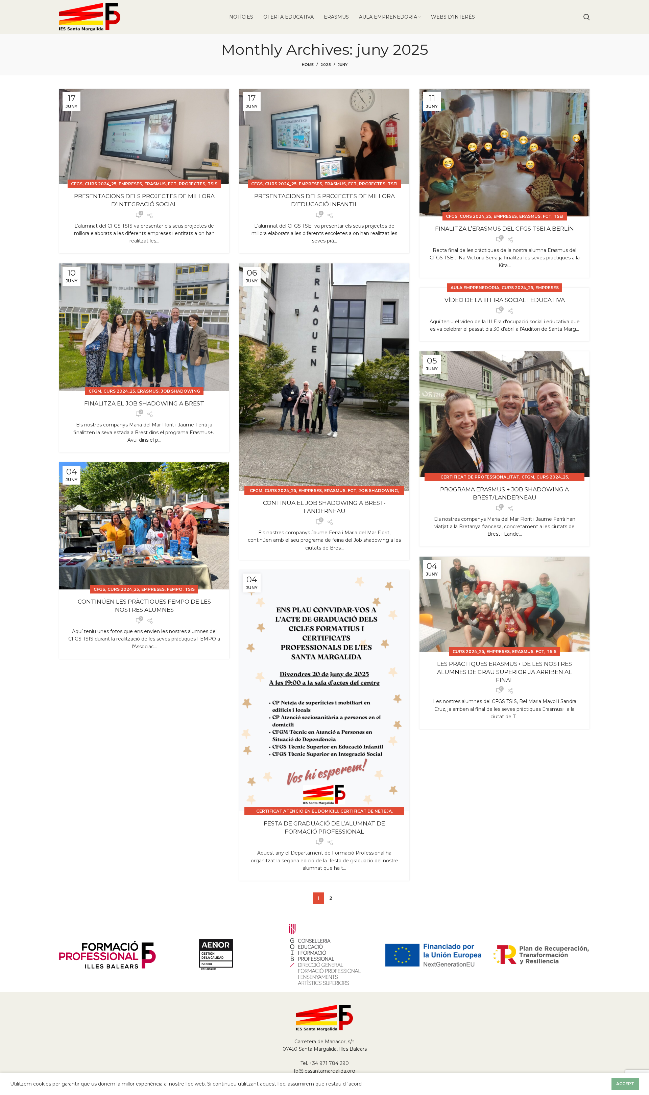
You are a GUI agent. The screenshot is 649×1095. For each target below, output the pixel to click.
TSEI (393, 183)
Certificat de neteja (366, 811)
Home (308, 64)
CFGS (76, 183)
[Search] (586, 17)
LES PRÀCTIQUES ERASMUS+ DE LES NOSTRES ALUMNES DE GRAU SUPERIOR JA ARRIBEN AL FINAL (504, 671)
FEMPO (175, 589)
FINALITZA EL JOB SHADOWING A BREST (144, 403)
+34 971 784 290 (329, 1063)
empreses (130, 183)
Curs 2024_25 (100, 183)
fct (172, 183)
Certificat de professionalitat (479, 477)
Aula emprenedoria (475, 287)
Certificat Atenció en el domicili (297, 811)
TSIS (212, 183)
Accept (625, 1083)
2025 (325, 64)
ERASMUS (155, 183)
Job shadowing (180, 391)
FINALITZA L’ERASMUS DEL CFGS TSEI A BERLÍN (504, 228)
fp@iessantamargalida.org (324, 1071)
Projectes (192, 183)
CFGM (95, 391)
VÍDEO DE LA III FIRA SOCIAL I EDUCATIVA (504, 300)
